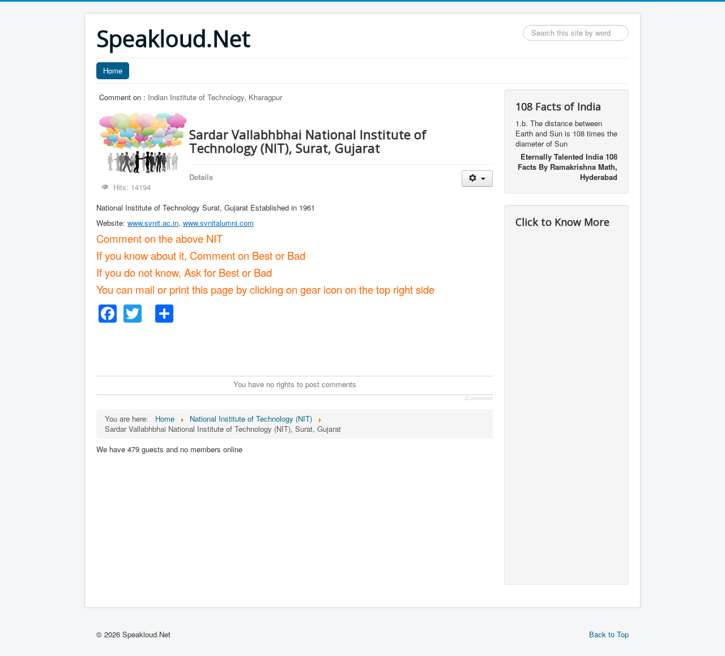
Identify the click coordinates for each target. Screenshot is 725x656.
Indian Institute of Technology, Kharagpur (215, 97)
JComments (478, 398)
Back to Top (609, 634)
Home (112, 70)
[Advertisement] (302, 348)
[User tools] (477, 178)
